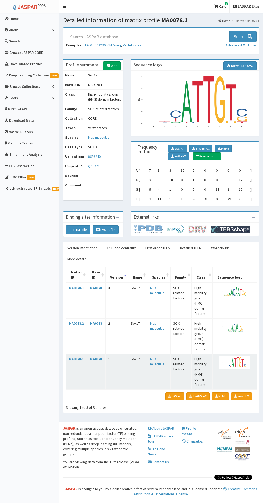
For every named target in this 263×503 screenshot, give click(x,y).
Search (241, 36)
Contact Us (160, 461)
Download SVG (241, 65)
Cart (222, 5)
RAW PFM (180, 156)
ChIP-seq (114, 45)
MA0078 (96, 287)
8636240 (94, 156)
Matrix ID (76, 275)
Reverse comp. (208, 156)
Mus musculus (98, 137)
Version (116, 277)
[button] (64, 6)
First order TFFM (158, 248)
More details (77, 259)
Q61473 (94, 166)
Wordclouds (220, 248)
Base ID (96, 275)
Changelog (194, 441)
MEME (225, 148)
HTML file (80, 229)
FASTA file (107, 229)
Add (113, 65)
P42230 (100, 45)
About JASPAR (163, 428)
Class (200, 277)
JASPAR (179, 148)
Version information (82, 248)
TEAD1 (88, 45)
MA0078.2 (76, 323)
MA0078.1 (76, 359)
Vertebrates (132, 45)
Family (180, 277)
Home (226, 21)
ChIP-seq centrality (121, 248)
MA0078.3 (76, 287)
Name (137, 277)
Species (158, 277)
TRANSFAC (202, 148)
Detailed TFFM (191, 248)
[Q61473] (150, 229)
